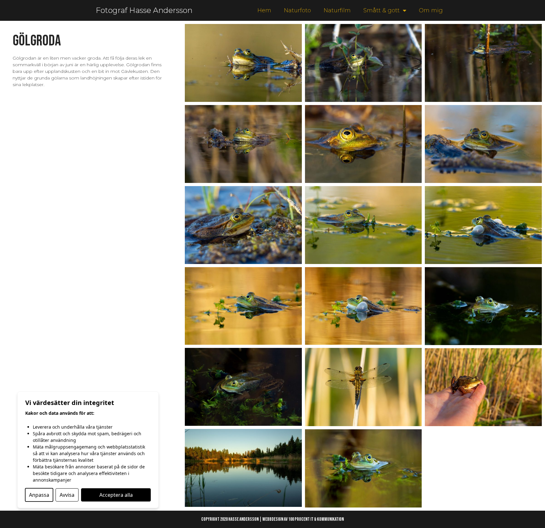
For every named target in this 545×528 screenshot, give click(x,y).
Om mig (431, 10)
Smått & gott (381, 10)
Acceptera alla (116, 494)
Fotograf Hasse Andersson (144, 10)
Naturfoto (297, 10)
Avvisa (67, 494)
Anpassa (39, 494)
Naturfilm (337, 10)
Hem (264, 10)
